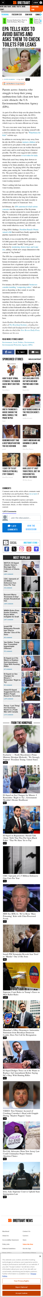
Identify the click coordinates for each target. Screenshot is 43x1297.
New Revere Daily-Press (30, 330)
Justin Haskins (9, 79)
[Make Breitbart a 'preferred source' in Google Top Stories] (13, 83)
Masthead (5, 1231)
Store (24, 1240)
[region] (21, 1275)
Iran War (28, 14)
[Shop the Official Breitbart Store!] (31, 543)
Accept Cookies (21, 1293)
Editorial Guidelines (9, 1248)
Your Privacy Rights (21, 1281)
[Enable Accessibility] (41, 3)
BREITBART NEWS (23, 1220)
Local (15, 342)
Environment (7, 342)
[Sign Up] (36, 8)
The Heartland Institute (18, 324)
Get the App (27, 1248)
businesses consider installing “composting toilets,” (19, 285)
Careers (25, 1236)
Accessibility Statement (10, 1240)
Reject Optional (21, 1287)
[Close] (40, 1256)
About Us (5, 1236)
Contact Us (26, 1231)
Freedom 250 (17, 14)
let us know (33, 494)
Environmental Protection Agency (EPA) (17, 345)
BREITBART (24, 2)
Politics (21, 342)
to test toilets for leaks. (30, 155)
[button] (3, 2)
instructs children (28, 142)
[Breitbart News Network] (6, 542)
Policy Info (5, 1244)
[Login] (35, 3)
